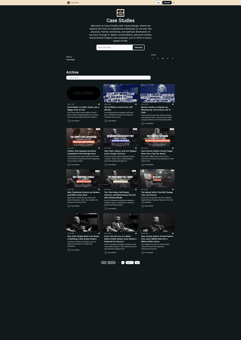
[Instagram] (168, 58)
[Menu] (173, 2)
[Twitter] (153, 58)
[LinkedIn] (158, 58)
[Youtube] (163, 58)
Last (137, 263)
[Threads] (173, 58)
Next (128, 263)
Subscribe (167, 2)
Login (158, 2)
